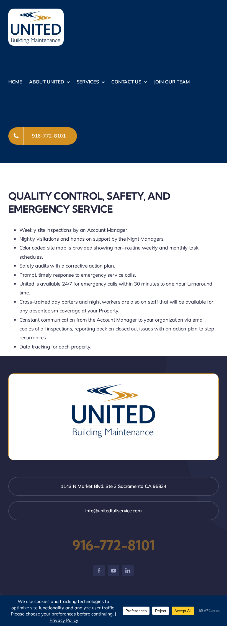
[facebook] (99, 570)
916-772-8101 (113, 545)
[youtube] (113, 570)
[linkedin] (128, 570)
